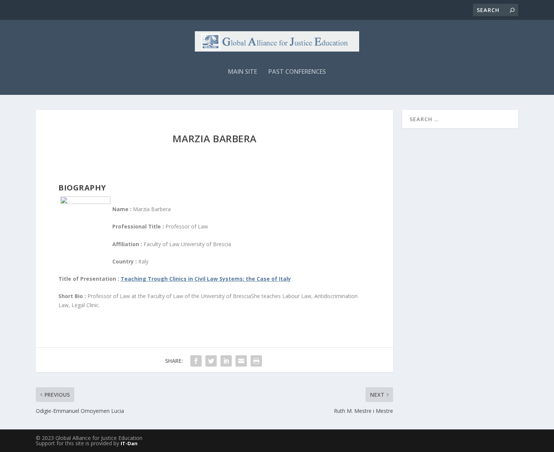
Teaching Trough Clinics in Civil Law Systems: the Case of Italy (206, 278)
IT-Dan (129, 443)
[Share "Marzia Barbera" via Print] (256, 360)
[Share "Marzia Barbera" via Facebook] (196, 360)
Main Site (242, 72)
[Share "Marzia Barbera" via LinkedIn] (226, 360)
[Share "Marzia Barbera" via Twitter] (211, 360)
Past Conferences (297, 72)
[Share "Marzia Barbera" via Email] (241, 360)
